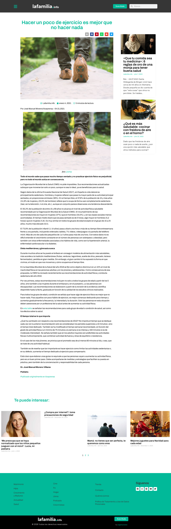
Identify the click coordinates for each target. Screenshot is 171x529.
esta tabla (27, 308)
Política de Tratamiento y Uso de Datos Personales (112, 503)
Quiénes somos (102, 496)
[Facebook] (138, 489)
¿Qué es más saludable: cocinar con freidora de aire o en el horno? (137, 128)
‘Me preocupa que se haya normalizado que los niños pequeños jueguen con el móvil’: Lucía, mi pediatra (20, 444)
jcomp (69, 172)
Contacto (99, 490)
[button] (87, 34)
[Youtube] (151, 489)
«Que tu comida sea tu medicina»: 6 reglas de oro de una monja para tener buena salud (137, 64)
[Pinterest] (146, 489)
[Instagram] (142, 489)
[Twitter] (155, 489)
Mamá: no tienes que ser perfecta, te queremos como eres (106, 442)
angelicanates (122, 525)
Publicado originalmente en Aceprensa (37, 377)
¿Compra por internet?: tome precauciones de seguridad (59, 413)
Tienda (98, 484)
